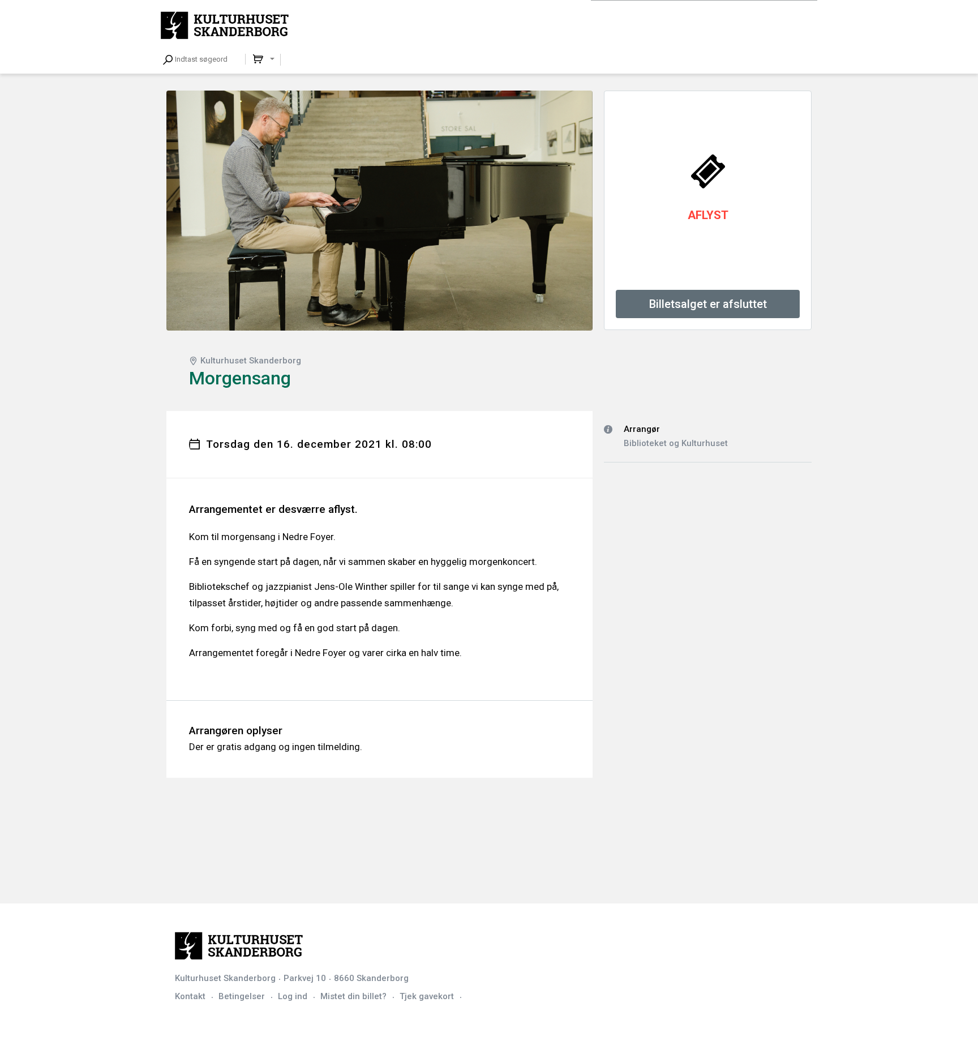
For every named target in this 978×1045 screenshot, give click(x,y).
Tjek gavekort (427, 996)
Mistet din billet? (353, 996)
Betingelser (241, 996)
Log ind (292, 996)
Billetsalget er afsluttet (708, 304)
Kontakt (190, 996)
